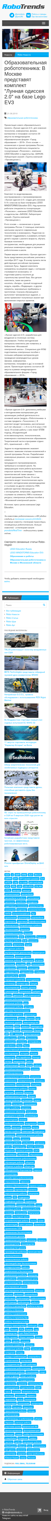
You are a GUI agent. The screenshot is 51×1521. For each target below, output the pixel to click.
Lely (15, 882)
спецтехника (32, 1372)
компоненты (11, 1080)
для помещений (32, 995)
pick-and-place (35, 882)
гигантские (34, 968)
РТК (21, 1329)
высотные (9, 964)
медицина (31, 1111)
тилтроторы (36, 1403)
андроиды (21, 909)
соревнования (11, 1360)
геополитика (38, 964)
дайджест (37, 991)
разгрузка (32, 1274)
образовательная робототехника (22, 117)
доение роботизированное (17, 999)
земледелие (36, 1026)
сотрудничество (12, 1364)
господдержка (33, 979)
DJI (42, 878)
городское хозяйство (14, 979)
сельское (25, 1341)
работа (25, 1267)
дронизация (30, 1014)
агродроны (32, 901)
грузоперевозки (12, 987)
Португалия (33, 1212)
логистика (17, 1104)
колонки (35, 1069)
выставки (21, 964)
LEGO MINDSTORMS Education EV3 (26, 552)
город (22, 975)
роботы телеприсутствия (16, 1321)
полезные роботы (31, 1208)
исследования (11, 1053)
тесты (20, 1399)
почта (33, 1220)
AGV (7, 874)
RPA (13, 886)
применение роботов (15, 1240)
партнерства (21, 1189)
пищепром (33, 1193)
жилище (9, 1026)
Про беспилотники (39, 16)
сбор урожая (11, 1337)
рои (40, 1325)
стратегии (21, 1383)
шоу (30, 1445)
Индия (21, 1037)
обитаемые (10, 1154)
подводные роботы (14, 1201)
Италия (33, 1053)
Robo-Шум (11, 621)
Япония (31, 1457)
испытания (36, 1049)
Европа (30, 1018)
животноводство (31, 1022)
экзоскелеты (39, 1445)
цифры (33, 1438)
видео (28, 944)
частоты (9, 1442)
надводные (39, 1131)
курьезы (19, 1092)
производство (28, 1243)
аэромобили (37, 917)
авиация (26, 890)
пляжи (8, 1197)
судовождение (12, 1387)
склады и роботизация (15, 1356)
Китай (29, 1065)
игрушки (9, 1030)
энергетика (10, 1453)
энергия (21, 1453)
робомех (19, 1294)
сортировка (26, 1360)
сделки (15, 1341)
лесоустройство (12, 1100)
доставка (29, 1006)
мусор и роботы (12, 1131)
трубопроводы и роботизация (19, 1418)
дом (26, 1002)
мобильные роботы (14, 1123)
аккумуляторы (36, 905)
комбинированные (13, 1072)
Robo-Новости (24, 54)
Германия (21, 968)
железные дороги (13, 1022)
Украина (9, 1422)
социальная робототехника (18, 1368)
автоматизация (12, 894)
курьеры (29, 1092)
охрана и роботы (37, 1185)
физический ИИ (30, 1426)
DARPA (8, 878)
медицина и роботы (14, 1115)
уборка (38, 1418)
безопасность (11, 925)
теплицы (9, 1395)
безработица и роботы (30, 925)
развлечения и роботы (15, 1274)
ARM (24, 874)
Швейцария (10, 1445)
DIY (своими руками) (29, 878)
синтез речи (37, 1348)
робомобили (31, 1294)
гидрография (27, 971)
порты (8, 1216)
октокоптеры (11, 1173)
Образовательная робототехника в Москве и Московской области (28, 561)
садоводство (11, 1333)
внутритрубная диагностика (18, 952)
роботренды (24, 1302)
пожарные (10, 1205)
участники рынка (13, 1426)
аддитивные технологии (16, 905)
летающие (27, 1100)
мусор (35, 1127)
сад (36, 1329)
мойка (41, 1123)
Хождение (23, 1438)
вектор (8, 944)
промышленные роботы (16, 1259)
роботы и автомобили (15, 1306)
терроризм (10, 1399)
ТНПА (8, 1407)
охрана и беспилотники (16, 1185)
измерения (27, 1030)
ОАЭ (36, 1150)
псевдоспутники (12, 1267)
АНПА (8, 913)
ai (12, 874)
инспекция (10, 1041)
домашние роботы (13, 1006)
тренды (31, 1410)
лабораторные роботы (15, 1096)
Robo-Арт (10, 625)
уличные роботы (22, 1422)
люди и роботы (12, 1107)
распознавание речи (27, 1278)
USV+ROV (28, 886)
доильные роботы (13, 1002)
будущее (41, 936)
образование (36, 1154)
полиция (9, 1212)
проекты (42, 1240)
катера (8, 1061)
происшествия (35, 1251)
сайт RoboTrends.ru (28, 1333)
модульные (31, 1123)
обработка (23, 1154)
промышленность (13, 1255)
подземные (30, 1201)
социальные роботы (14, 1372)
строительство (35, 1383)
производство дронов (15, 1247)
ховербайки (10, 1438)
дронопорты (11, 1018)
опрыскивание (12, 1181)
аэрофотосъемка (37, 921)
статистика (10, 1383)
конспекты (10, 1084)
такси (7, 1391)
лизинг (37, 1100)
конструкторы (23, 1084)
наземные (10, 1135)
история (24, 1053)
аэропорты (10, 921)
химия (19, 1434)
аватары (16, 890)
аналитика (10, 909)
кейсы (30, 1061)
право (41, 1220)
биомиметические (13, 933)
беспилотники (11, 929)
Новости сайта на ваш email (15, 1515)
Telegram (30, 1463)
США (38, 1387)
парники (9, 1189)
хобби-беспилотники (33, 1434)
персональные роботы (15, 1193)
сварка (38, 1337)
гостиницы (10, 983)
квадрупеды (19, 1061)
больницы (30, 936)
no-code (23, 882)
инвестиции (10, 1037)
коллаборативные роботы (17, 1069)
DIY (15, 878)
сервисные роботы (14, 1348)
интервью (21, 1041)
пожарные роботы (25, 1205)
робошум (32, 1325)
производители (12, 1243)
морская (16, 1127)
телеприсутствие (30, 1391)
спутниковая (11, 1379)
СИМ (27, 1348)
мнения (22, 1119)
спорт (42, 1372)
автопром (9, 901)
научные (25, 1138)
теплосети (20, 1395)
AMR (17, 874)
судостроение (27, 1387)
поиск (38, 1205)
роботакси (10, 1298)
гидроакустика (11, 971)
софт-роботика (29, 1364)
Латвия (31, 1096)
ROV (7, 886)
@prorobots (20, 14)
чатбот (18, 1442)
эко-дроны (10, 1449)
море (7, 1127)
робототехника (38, 1298)
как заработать (24, 1057)
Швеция (22, 1445)
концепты (36, 1084)
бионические (11, 936)
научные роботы (13, 1142)
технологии (30, 1399)
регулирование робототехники (19, 1290)
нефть (8, 1146)
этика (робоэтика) (35, 1453)
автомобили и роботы (15, 898)
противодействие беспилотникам (20, 1263)
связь (7, 1341)
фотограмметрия (32, 1430)
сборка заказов (26, 1337)
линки (8, 1104)
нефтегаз (40, 1142)
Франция (9, 1434)
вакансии (33, 940)
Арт (33, 913)
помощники (20, 1212)
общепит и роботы (14, 1166)
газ (28, 964)
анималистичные (37, 909)
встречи (39, 960)
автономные (33, 898)
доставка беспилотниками (17, 1010)
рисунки (9, 1294)
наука (16, 1138)
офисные (25, 1181)
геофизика (10, 968)
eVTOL (8, 882)
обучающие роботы (14, 1162)
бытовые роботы (13, 940)
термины (31, 1395)
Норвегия (9, 1150)
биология (24, 929)
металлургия (11, 1119)
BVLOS (38, 874)
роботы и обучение (14, 1309)
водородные (39, 952)
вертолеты (18, 944)
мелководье (31, 1115)
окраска (37, 1170)
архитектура (24, 917)
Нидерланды (19, 1146)
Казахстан (10, 1057)
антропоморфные (21, 913)
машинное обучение (14, 1111)
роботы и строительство (16, 1317)
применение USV (13, 1228)
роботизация (23, 1298)
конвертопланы (26, 1080)
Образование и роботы (22, 556)
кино (22, 1065)
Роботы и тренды (39, 14)
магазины (26, 1107)
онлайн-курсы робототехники (18, 1177)
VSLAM (38, 886)
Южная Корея (11, 1457)
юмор (23, 1457)
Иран (26, 1045)
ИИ (6, 1034)
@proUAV (19, 16)
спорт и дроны (12, 1375)
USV (20, 886)
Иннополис (31, 1037)
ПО (14, 1197)
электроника (33, 1449)
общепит (30, 1162)
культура (9, 1092)
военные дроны (23, 956)
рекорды (40, 1290)
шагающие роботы (32, 1442)
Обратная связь (15, 1479)
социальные (38, 1368)
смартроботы (34, 1356)
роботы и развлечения (15, 1313)
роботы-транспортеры (15, 1325)
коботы (37, 1065)
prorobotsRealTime (13, 530)
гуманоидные (11, 991)
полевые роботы (13, 1208)
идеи (17, 1030)
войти (7, 581)
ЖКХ (17, 1026)
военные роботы (13, 960)
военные (9, 956)
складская (10, 1352)
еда (38, 1018)
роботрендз (10, 1302)
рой (7, 1329)
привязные (40, 1224)
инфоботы (10, 1045)
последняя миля (21, 1216)
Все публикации (13, 610)
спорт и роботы (28, 1375)
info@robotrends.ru (13, 1512)
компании (35, 1076)
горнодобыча (11, 975)
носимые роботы (24, 1150)
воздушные (28, 960)
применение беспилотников (18, 1232)
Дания (8, 995)
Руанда (29, 1329)
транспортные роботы (15, 1410)
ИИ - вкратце (16, 1034)
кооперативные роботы (16, 1088)
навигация (27, 1131)
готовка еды (22, 983)
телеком (16, 1391)
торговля (17, 1407)
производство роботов (15, 1251)
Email (22, 1463)
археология (10, 917)
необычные (28, 1142)
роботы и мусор (35, 1306)
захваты (25, 1026)
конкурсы (39, 1080)
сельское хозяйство (14, 1344)
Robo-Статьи (12, 617)
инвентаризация (32, 1034)
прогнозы (31, 1240)
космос (32, 1088)
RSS (17, 1463)
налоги (8, 1138)
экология (21, 1449)
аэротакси (22, 921)
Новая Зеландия (35, 1146)
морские (26, 1127)
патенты (33, 1189)
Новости (8, 54)
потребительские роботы (16, 1220)
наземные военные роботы (29, 1135)
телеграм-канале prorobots (28, 518)
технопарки (10, 1403)
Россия (14, 1329)
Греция (33, 983)
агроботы (20, 901)
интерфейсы (34, 1041)
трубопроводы (12, 1414)
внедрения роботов (14, 948)
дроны (22, 1018)
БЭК (25, 940)
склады (20, 1352)
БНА (21, 936)
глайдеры (39, 971)
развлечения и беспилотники (18, 1271)
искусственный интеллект (17, 1049)
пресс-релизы (25, 1224)
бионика (28, 933)
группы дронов (29, 987)
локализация (30, 1104)
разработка (10, 1278)
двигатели (18, 995)
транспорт (28, 1407)
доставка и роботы (14, 1014)
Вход (46, 1509)
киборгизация (11, 1065)
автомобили (27, 894)
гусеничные (25, 991)
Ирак (19, 1045)
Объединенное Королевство (18, 1170)
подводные (24, 1197)
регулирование (30, 1282)
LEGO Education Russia (21, 548)
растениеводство (13, 1282)
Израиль (38, 1030)
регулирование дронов (15, 1286)
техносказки (23, 1403)
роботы (35, 1302)
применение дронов (14, 1236)
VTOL (7, 890)
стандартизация (26, 1379)
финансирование (13, 1430)
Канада (36, 1057)
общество (29, 1166)
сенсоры (30, 1344)
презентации (11, 1224)
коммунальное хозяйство (17, 1076)
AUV (31, 874)
